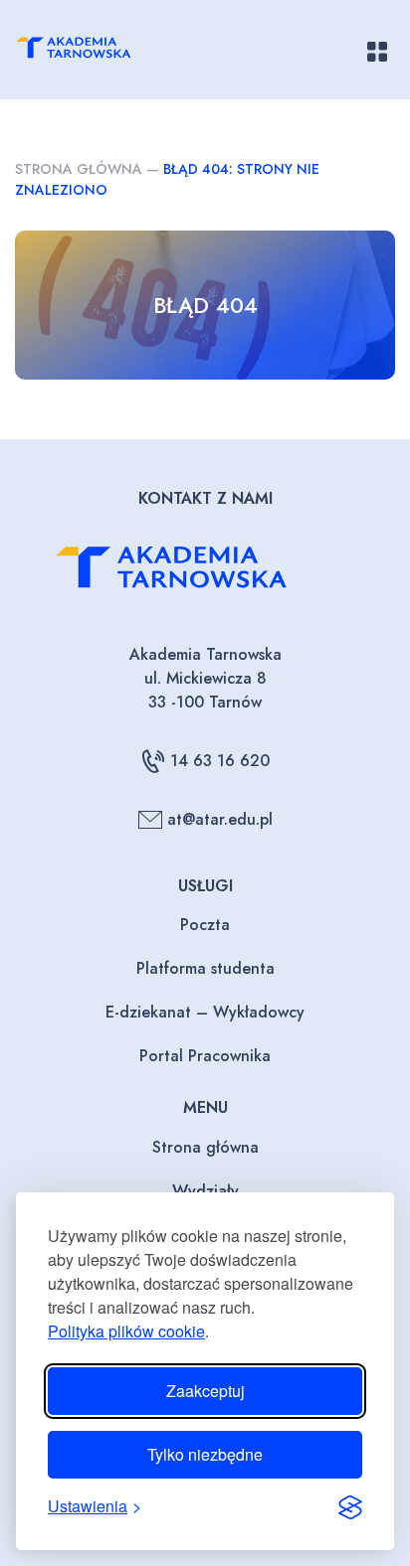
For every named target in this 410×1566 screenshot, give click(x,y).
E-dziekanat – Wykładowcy (205, 1012)
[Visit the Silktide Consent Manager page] (350, 1506)
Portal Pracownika (205, 1055)
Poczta (205, 924)
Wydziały (205, 1190)
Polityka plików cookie (126, 1331)
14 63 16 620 (220, 760)
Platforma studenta (205, 968)
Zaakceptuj (205, 1390)
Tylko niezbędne (205, 1454)
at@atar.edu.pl (220, 819)
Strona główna (78, 169)
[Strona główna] (91, 51)
